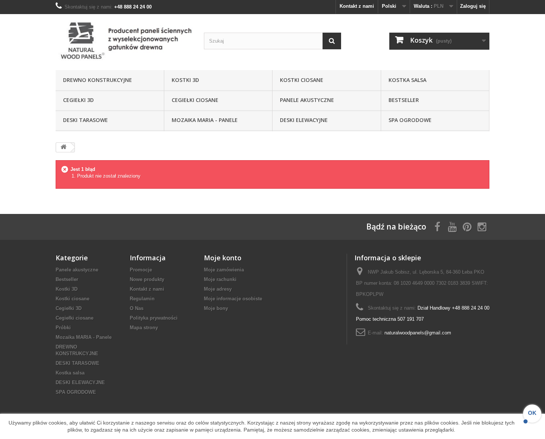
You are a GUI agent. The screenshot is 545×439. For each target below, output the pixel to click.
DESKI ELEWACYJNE (304, 119)
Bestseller (404, 99)
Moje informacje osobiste (233, 298)
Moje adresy (218, 289)
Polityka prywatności (154, 318)
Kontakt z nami (357, 6)
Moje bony (216, 308)
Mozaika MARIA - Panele (205, 119)
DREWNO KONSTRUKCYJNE (97, 79)
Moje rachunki (220, 279)
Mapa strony (144, 327)
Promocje (141, 270)
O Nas (136, 308)
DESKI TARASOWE (85, 119)
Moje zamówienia (224, 270)
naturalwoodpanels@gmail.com (417, 333)
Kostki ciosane (301, 79)
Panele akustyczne (307, 99)
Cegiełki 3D (78, 99)
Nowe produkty (147, 279)
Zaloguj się (473, 6)
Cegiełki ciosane (195, 99)
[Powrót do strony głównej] (63, 147)
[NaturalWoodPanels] (124, 40)
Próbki (63, 327)
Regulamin (142, 298)
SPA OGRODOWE (410, 119)
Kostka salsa (407, 79)
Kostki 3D (185, 79)
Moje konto (222, 257)
